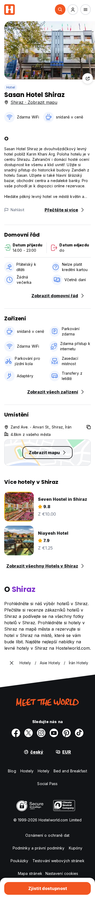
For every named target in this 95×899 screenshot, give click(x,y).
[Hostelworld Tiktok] (79, 733)
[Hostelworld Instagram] (41, 733)
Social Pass (47, 783)
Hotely (43, 771)
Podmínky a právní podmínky (39, 848)
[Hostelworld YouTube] (54, 733)
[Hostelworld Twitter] (28, 733)
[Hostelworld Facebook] (16, 733)
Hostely (27, 771)
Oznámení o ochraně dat (47, 835)
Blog (12, 771)
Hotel (10, 87)
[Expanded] (11, 663)
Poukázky (19, 860)
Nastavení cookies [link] (61, 873)
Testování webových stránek (58, 860)
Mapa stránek (30, 873)
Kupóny (76, 848)
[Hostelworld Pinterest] (66, 733)
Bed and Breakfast (70, 771)
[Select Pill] (60, 9)
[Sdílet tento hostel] (87, 78)
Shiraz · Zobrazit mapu (34, 102)
